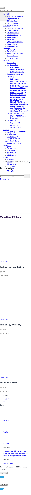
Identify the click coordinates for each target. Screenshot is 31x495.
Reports (9, 148)
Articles (9, 150)
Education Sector (13, 21)
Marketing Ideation (16, 99)
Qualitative (14, 65)
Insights (6, 145)
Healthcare (10, 28)
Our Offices (11, 166)
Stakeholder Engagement (19, 111)
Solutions (10, 120)
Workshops (14, 118)
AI (4, 12)
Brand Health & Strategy (18, 88)
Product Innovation (16, 102)
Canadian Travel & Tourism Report (15, 451)
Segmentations (15, 143)
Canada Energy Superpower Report (15, 453)
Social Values (11, 51)
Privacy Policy (11, 171)
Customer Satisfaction (18, 90)
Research (10, 53)
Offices (5, 401)
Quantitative (14, 67)
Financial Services (13, 25)
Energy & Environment (14, 23)
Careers (9, 162)
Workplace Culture (13, 46)
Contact (6, 399)
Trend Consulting (16, 116)
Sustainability (11, 39)
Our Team (10, 169)
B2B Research (15, 85)
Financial (13, 134)
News (9, 155)
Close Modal (4, 473)
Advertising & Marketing (15, 16)
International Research (18, 95)
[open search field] (5, 16)
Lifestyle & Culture (13, 30)
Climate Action (12, 164)
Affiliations (10, 159)
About (5, 157)
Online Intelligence (16, 72)
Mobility (9, 32)
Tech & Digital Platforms (15, 42)
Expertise (6, 49)
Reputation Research (17, 109)
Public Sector (11, 37)
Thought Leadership (17, 113)
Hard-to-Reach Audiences (19, 92)
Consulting (10, 74)
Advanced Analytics (17, 69)
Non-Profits (11, 35)
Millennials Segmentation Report (14, 456)
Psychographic (15, 139)
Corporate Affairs (13, 19)
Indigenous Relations (17, 97)
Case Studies (11, 152)
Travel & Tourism (12, 44)
